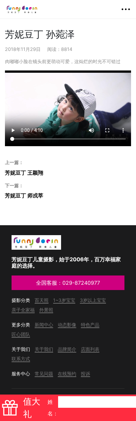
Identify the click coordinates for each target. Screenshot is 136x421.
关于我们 (44, 349)
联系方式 (21, 358)
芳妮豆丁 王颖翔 (24, 167)
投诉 (85, 373)
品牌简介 (67, 349)
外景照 (46, 310)
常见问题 (44, 373)
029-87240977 (81, 282)
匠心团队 (21, 334)
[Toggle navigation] (126, 9)
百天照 (42, 300)
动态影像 (67, 324)
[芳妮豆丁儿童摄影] (22, 9)
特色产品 (90, 324)
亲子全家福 (23, 310)
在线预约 (67, 373)
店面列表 (90, 349)
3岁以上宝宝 (93, 300)
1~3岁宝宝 (64, 300)
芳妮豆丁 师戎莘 (24, 191)
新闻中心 (44, 324)
